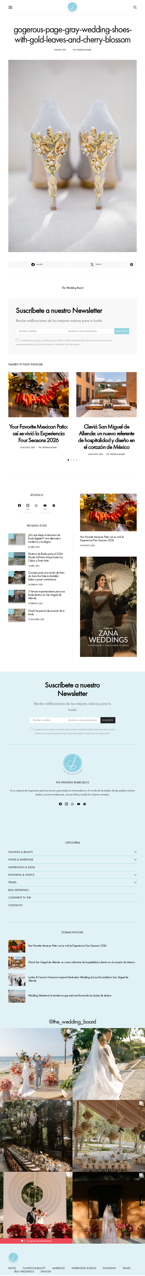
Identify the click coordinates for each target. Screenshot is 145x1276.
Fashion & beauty (34, 1268)
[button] (68, 459)
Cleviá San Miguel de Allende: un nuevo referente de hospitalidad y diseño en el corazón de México (106, 437)
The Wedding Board (82, 50)
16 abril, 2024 (33, 566)
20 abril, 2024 (33, 547)
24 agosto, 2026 (95, 454)
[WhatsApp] (36, 509)
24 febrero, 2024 (35, 585)
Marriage (58, 1268)
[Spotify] (53, 509)
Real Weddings (18, 890)
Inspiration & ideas (84, 1268)
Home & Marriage (20, 859)
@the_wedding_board (72, 1021)
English (46, 1271)
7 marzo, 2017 (60, 50)
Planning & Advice (21, 875)
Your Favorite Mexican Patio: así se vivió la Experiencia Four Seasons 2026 (38, 433)
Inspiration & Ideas (21, 867)
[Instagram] (66, 804)
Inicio (12, 1268)
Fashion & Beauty (20, 852)
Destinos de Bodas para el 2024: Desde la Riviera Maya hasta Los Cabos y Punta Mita (45, 557)
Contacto (15, 905)
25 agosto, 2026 (27, 447)
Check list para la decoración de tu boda (46, 612)
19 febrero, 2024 (35, 603)
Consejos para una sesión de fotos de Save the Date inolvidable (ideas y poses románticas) (46, 576)
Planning (109, 1268)
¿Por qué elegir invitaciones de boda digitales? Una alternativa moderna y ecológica (44, 538)
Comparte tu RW (19, 897)
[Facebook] (60, 804)
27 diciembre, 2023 (36, 619)
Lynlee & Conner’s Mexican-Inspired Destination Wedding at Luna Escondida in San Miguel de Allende (78, 979)
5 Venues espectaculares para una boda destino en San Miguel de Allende (46, 595)
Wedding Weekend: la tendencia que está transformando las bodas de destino (69, 995)
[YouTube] (78, 804)
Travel (12, 882)
